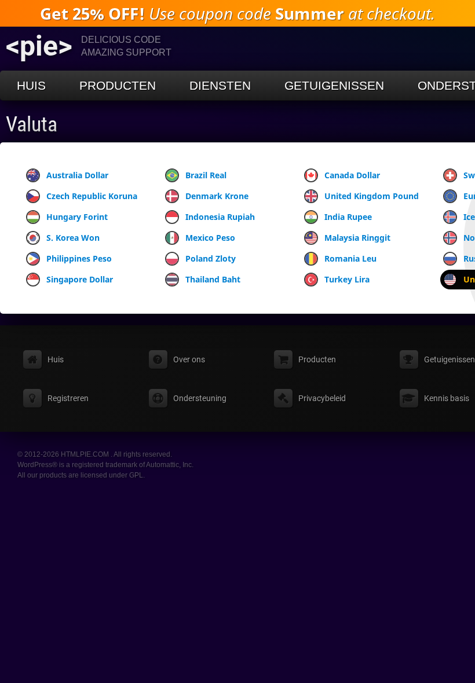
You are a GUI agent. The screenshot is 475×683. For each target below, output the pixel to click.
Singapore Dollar (79, 279)
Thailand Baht (212, 279)
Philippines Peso (79, 258)
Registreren (68, 398)
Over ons (189, 359)
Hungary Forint (77, 216)
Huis (31, 85)
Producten (117, 85)
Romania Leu (350, 258)
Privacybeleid (322, 398)
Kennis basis (446, 398)
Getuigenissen (334, 85)
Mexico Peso (210, 237)
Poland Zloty (210, 258)
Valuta (31, 124)
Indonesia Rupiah (220, 216)
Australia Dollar (77, 175)
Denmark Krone (217, 195)
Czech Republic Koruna (91, 195)
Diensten (220, 85)
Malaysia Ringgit (357, 237)
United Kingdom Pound (371, 195)
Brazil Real (205, 175)
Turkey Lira (347, 279)
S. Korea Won (73, 237)
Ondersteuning (199, 398)
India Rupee (348, 216)
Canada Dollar (352, 175)
